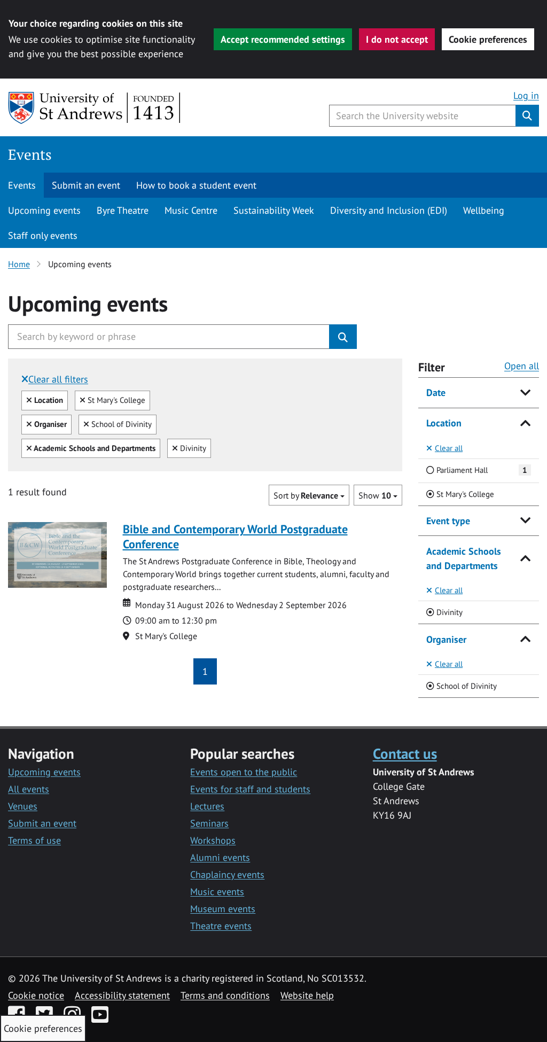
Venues (22, 806)
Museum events (222, 909)
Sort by (306, 495)
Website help (307, 995)
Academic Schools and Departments (463, 558)
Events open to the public (243, 772)
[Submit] (343, 336)
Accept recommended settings (283, 39)
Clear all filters (58, 379)
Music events (217, 891)
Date (436, 392)
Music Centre (191, 210)
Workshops (213, 840)
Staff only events (42, 235)
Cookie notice (36, 995)
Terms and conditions (225, 995)
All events (28, 789)
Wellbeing (483, 210)
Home (19, 264)
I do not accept (397, 39)
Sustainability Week (273, 210)
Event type (448, 521)
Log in (526, 95)
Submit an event (86, 185)
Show (374, 495)
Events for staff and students (250, 789)
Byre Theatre (123, 210)
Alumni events (220, 857)
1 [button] (205, 671)
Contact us (405, 753)
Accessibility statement (122, 995)
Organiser (446, 639)
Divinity (191, 447)
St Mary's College (115, 399)
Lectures (207, 806)
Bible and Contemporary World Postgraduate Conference (235, 536)
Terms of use (34, 840)
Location (444, 423)
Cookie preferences (488, 39)
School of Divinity (120, 423)
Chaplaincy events (227, 874)
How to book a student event (196, 185)
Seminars (209, 823)
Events (30, 154)
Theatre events (221, 926)
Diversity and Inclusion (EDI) (388, 210)
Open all (521, 366)
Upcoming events (44, 210)
